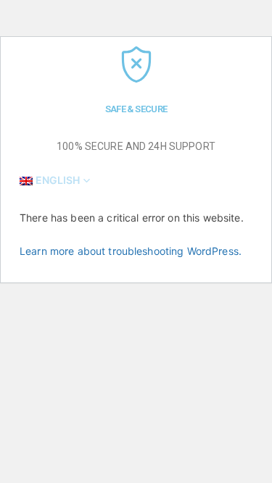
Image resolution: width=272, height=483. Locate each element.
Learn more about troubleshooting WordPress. (131, 251)
